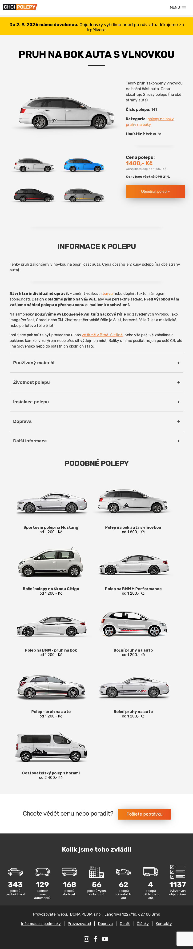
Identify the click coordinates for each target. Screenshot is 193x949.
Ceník (125, 923)
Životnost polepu (31, 382)
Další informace (30, 440)
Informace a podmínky (41, 923)
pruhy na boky (138, 124)
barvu (108, 293)
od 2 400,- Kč (51, 775)
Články (143, 923)
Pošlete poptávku (144, 814)
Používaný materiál (33, 362)
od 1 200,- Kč (51, 529)
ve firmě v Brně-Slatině (102, 335)
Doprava (22, 421)
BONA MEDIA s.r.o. (85, 914)
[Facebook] (96, 940)
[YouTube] (105, 940)
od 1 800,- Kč (133, 529)
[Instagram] (87, 940)
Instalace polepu (31, 401)
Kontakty (164, 923)
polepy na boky (160, 119)
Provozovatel (79, 923)
